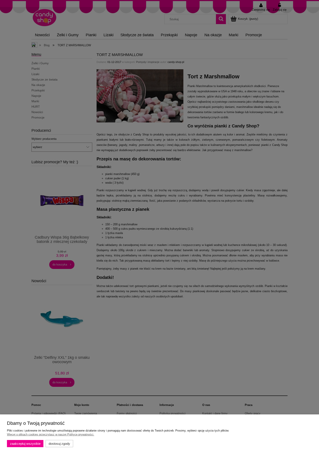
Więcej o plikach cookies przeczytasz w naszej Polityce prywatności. (50, 434)
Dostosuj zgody (59, 443)
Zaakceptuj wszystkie (25, 443)
